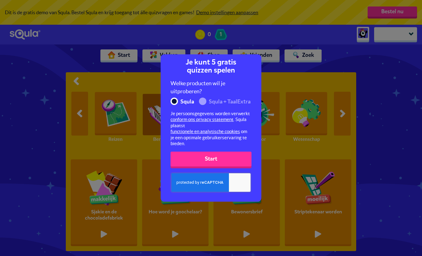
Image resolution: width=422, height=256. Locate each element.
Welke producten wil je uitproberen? (198, 87)
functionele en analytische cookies (205, 131)
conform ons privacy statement (202, 119)
